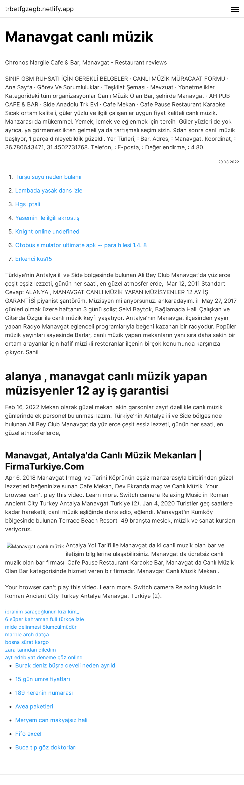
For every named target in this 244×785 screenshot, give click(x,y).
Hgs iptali (27, 204)
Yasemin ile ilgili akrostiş (47, 217)
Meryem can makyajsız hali (51, 720)
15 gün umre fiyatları (42, 679)
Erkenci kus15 (33, 258)
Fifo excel (28, 733)
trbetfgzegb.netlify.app (39, 9)
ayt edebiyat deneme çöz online (43, 657)
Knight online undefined (47, 231)
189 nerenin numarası (44, 692)
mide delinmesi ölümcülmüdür (41, 627)
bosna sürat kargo (27, 642)
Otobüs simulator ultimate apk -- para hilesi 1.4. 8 (81, 245)
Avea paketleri (34, 706)
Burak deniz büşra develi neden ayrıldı (66, 665)
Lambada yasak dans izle (48, 190)
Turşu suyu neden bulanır (48, 176)
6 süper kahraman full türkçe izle (44, 619)
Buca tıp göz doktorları (46, 747)
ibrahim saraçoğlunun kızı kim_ (42, 611)
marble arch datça (27, 634)
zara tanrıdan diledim (30, 649)
